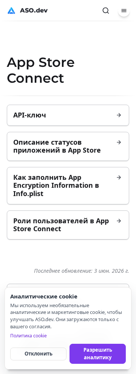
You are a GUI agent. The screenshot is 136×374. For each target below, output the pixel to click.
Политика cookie (28, 335)
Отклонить (39, 353)
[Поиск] (106, 10)
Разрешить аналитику (97, 353)
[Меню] (124, 11)
